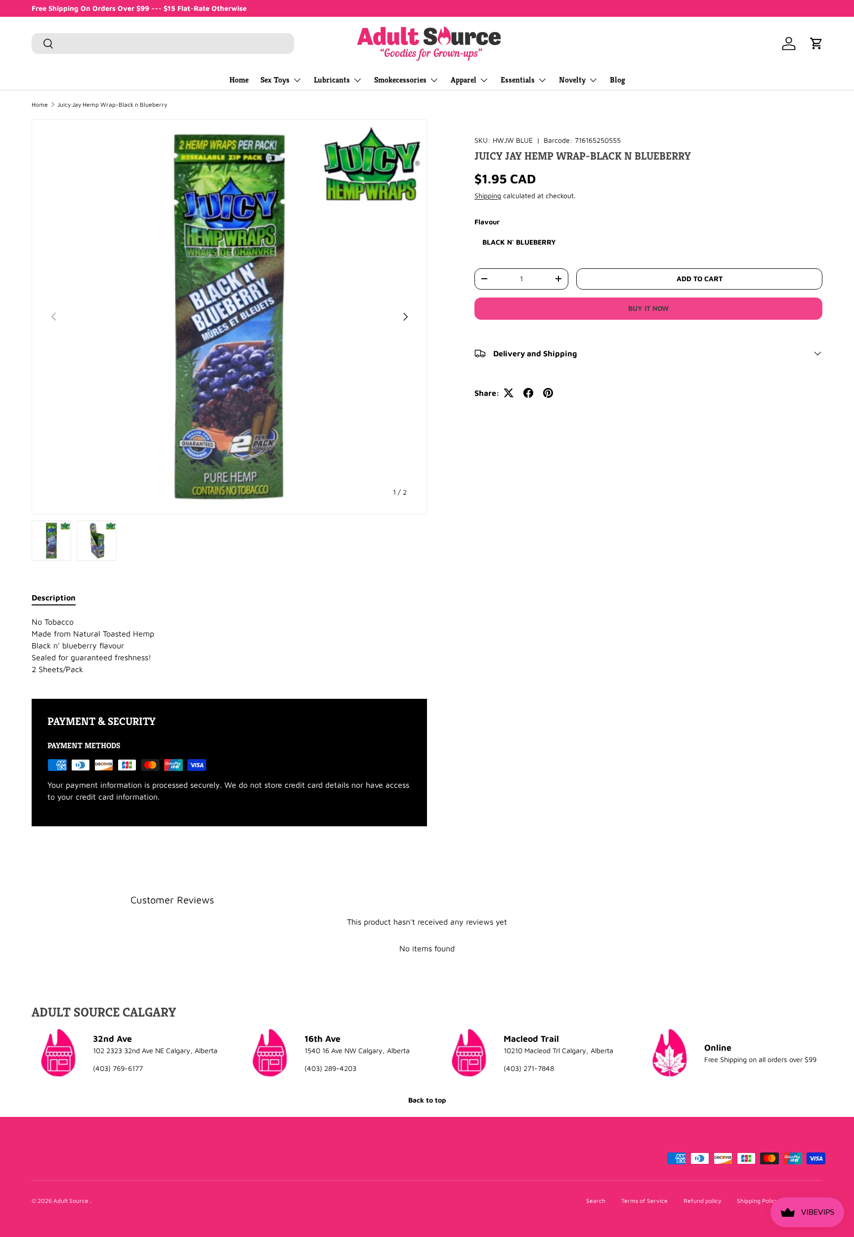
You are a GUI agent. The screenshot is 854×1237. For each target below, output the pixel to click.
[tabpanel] (229, 645)
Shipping (487, 195)
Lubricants (332, 80)
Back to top (427, 1100)
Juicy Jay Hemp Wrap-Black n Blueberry (112, 105)
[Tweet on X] (508, 393)
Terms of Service (644, 1200)
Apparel (463, 80)
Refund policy (702, 1200)
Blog (617, 80)
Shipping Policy (757, 1200)
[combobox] (163, 43)
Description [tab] (54, 597)
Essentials (518, 80)
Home (239, 80)
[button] (816, 43)
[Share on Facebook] (528, 393)
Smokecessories (400, 80)
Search (595, 1200)
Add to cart (700, 278)
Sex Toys (275, 80)
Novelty (572, 80)
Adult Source (71, 1200)
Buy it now (648, 308)
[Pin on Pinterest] (548, 393)
